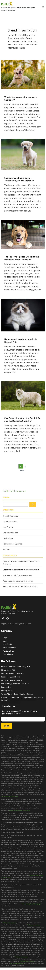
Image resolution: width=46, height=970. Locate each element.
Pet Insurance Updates (12, 544)
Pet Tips (6, 549)
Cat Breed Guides (10, 521)
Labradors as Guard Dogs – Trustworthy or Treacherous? (19, 179)
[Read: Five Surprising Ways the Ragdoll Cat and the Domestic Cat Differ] (23, 395)
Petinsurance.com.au (9, 922)
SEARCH (6, 497)
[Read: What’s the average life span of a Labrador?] (23, 74)
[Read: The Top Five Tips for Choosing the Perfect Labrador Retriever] (23, 234)
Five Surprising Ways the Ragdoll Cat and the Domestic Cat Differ (22, 419)
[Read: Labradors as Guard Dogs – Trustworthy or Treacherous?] (23, 154)
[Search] (32, 504)
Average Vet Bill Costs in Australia (17, 575)
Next (23, 470)
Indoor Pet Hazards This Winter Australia (20, 586)
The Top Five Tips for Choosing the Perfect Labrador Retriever (21, 258)
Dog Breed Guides (10, 532)
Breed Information (10, 516)
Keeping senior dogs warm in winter (18, 581)
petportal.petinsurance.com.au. (19, 810)
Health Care (8, 538)
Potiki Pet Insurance (14, 490)
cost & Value (8, 527)
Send (6, 725)
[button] (43, 6)
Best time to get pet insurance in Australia (21, 569)
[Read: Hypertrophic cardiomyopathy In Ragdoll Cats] (23, 314)
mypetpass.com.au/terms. (9, 796)
